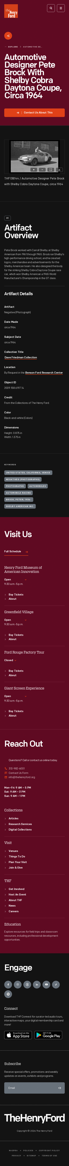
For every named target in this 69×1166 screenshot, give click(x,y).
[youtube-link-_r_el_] (46, 985)
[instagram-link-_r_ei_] (18, 985)
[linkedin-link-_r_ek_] (37, 985)
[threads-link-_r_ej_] (27, 985)
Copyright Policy (49, 1151)
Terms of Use (49, 1156)
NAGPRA (13, 1151)
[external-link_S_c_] (34, 777)
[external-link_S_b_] (34, 773)
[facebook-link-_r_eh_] (8, 985)
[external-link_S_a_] (34, 769)
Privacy (16, 1156)
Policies (28, 1151)
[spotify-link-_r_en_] (8, 994)
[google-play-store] (48, 1035)
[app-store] (18, 1035)
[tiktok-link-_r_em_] (56, 985)
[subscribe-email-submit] (59, 1088)
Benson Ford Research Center (44, 373)
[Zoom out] (42, 170)
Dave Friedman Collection (21, 357)
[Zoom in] (33, 170)
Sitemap (31, 1156)
